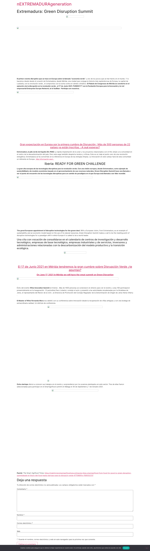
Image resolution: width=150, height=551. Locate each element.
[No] (146, 548)
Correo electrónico (25, 523)
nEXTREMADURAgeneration (44, 4)
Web (18, 531)
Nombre (20, 515)
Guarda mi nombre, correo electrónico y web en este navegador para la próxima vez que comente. (57, 539)
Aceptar (126, 548)
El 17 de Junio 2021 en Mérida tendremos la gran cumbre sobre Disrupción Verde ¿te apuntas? (75, 268)
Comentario (22, 489)
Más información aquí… (45, 159)
